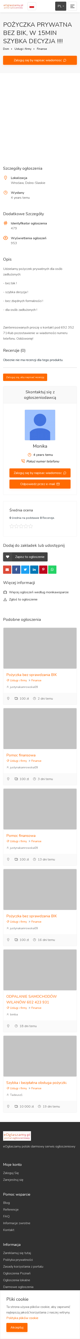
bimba (13, 1014)
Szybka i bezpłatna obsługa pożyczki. (36, 1082)
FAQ (6, 1216)
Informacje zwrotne (16, 1223)
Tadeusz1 (16, 1095)
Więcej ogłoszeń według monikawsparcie (38, 592)
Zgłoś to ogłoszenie (23, 599)
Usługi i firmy (23, 49)
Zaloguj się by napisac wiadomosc (38, 60)
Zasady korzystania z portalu (23, 1266)
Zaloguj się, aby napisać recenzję (25, 377)
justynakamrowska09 (23, 687)
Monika (40, 446)
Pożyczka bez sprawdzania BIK (31, 674)
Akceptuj (16, 1327)
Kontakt (8, 1230)
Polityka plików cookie (22, 1318)
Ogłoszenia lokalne (16, 1280)
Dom (6, 49)
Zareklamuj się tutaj (17, 1253)
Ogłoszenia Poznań (17, 1273)
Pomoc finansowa (20, 755)
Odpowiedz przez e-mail (38, 484)
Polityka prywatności (18, 1260)
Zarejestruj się (13, 1180)
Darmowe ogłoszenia (18, 1287)
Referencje (11, 1209)
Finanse (42, 49)
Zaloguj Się (11, 1173)
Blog (6, 1203)
